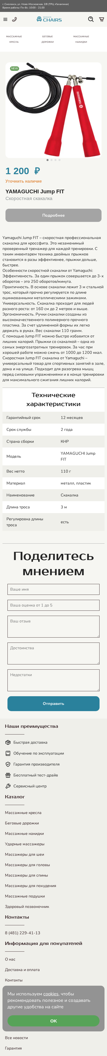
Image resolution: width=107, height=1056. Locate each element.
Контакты (14, 980)
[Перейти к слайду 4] (59, 160)
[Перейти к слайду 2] (52, 160)
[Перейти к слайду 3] (55, 160)
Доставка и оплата (22, 970)
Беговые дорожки (22, 823)
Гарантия (13, 1048)
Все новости (16, 1038)
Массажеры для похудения (30, 886)
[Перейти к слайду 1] (48, 160)
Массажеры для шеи (24, 854)
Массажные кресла (23, 812)
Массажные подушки (25, 896)
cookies (50, 994)
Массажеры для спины (26, 875)
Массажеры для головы (27, 865)
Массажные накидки (24, 833)
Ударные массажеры (25, 844)
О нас (10, 959)
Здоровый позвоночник (27, 906)
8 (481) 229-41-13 (22, 933)
